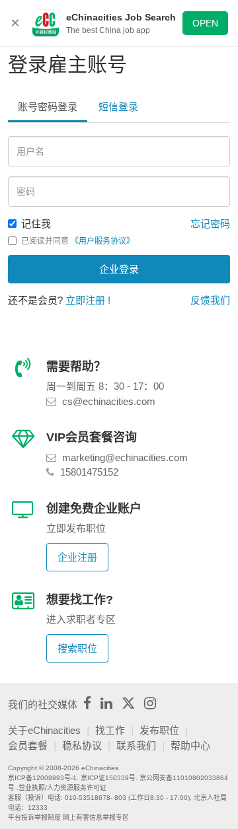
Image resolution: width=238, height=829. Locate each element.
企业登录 (119, 269)
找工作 (110, 730)
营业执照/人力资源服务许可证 (62, 787)
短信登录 (118, 106)
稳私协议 (82, 745)
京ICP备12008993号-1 (42, 777)
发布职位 (159, 730)
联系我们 (136, 745)
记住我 (36, 223)
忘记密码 (210, 223)
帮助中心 (190, 745)
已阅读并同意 (77, 241)
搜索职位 (77, 648)
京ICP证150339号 (108, 777)
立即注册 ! (87, 300)
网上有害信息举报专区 (96, 817)
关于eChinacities (44, 730)
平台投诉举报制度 (34, 817)
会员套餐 (28, 745)
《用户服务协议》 (102, 241)
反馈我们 (210, 300)
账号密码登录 (47, 106)
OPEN (205, 23)
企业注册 (77, 557)
